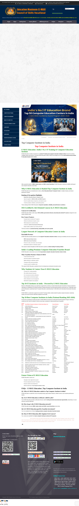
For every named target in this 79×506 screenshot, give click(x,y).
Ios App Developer (64, 481)
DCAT (74, 481)
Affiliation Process (44, 21)
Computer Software (8, 113)
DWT (74, 478)
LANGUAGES (6, 127)
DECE (59, 486)
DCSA (71, 478)
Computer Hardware (8, 116)
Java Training (62, 484)
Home (8, 21)
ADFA (66, 483)
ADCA (62, 479)
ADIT (62, 478)
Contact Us (69, 21)
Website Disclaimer (64, 472)
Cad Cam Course (7, 141)
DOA (56, 478)
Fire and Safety (71, 484)
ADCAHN (70, 479)
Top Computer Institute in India (59, 137)
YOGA (70, 486)
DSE (68, 478)
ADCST (59, 483)
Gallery (53, 21)
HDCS (59, 478)
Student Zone (22, 21)
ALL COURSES (6, 109)
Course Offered (32, 21)
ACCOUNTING (6, 130)
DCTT (56, 483)
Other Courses (7, 144)
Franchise (50, 137)
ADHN (65, 478)
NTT (67, 484)
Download (60, 21)
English (67, 8)
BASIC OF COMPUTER (8, 120)
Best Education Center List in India (50, 418)
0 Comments (43, 137)
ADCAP (65, 479)
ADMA (58, 479)
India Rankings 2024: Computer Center (46, 421)
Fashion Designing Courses (10, 137)
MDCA (63, 483)
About (14, 21)
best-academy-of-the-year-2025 (36, 418)
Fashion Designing (65, 486)
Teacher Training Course (9, 123)
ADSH (55, 479)
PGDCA (70, 481)
